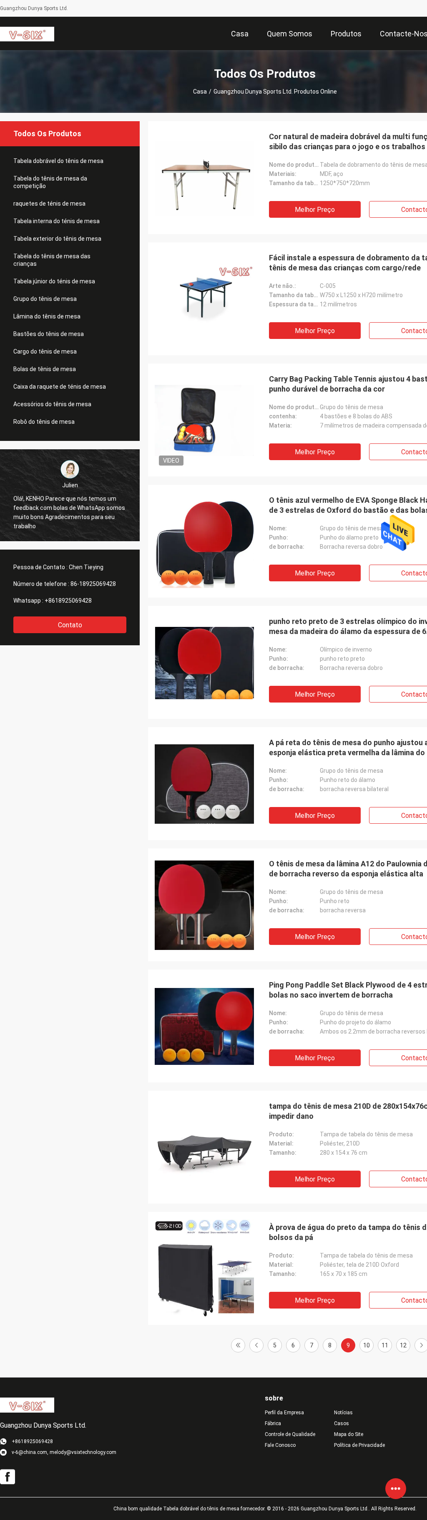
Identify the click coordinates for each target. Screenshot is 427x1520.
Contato (70, 625)
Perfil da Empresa (284, 1413)
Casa (200, 91)
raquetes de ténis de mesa (49, 203)
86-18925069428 (93, 584)
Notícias (343, 1413)
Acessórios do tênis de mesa (52, 404)
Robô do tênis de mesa (44, 421)
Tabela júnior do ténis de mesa (54, 281)
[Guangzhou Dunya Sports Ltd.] (27, 33)
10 (366, 1345)
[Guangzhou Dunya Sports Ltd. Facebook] (7, 1476)
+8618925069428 (68, 600)
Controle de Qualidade (290, 1434)
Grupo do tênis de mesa (45, 298)
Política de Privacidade (359, 1445)
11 (385, 1345)
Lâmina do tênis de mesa (46, 316)
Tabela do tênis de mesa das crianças (51, 260)
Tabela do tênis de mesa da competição (50, 182)
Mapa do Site (348, 1434)
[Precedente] (256, 1345)
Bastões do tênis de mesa (48, 334)
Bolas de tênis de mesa (44, 369)
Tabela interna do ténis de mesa (56, 221)
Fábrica (273, 1423)
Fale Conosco (280, 1445)
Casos (341, 1423)
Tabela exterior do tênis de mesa (57, 238)
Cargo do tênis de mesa (45, 351)
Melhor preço (315, 210)
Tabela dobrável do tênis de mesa (58, 161)
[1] (238, 1345)
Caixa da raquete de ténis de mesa (59, 386)
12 (403, 1345)
